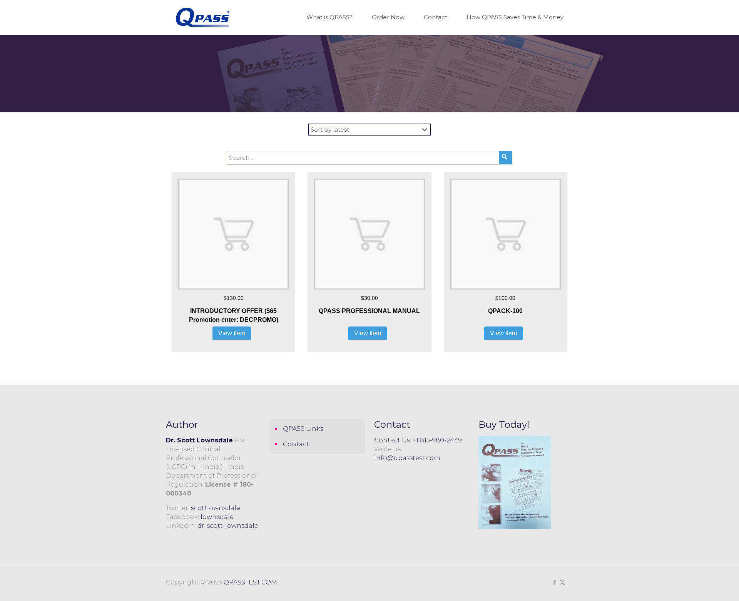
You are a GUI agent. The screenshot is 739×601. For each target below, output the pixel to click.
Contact (296, 444)
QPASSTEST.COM (250, 582)
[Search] (505, 157)
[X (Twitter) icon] (562, 582)
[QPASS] (202, 17)
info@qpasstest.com (407, 458)
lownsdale (217, 517)
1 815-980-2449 (439, 440)
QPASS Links (303, 428)
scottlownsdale (215, 508)
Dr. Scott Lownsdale (199, 440)
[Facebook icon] (554, 582)
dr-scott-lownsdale (227, 525)
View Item (231, 333)
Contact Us (392, 440)
